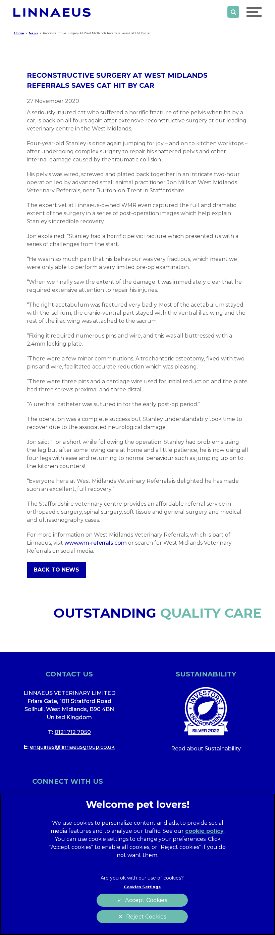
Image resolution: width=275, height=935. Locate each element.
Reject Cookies (146, 916)
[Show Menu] (254, 12)
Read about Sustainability (206, 748)
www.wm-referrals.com (95, 543)
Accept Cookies (146, 900)
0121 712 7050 (73, 732)
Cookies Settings (142, 887)
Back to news (56, 570)
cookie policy (204, 831)
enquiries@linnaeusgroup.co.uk (72, 747)
